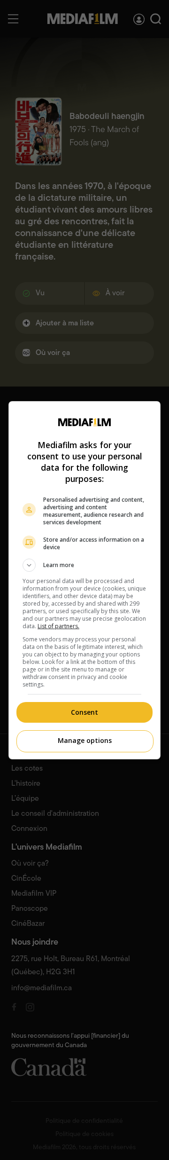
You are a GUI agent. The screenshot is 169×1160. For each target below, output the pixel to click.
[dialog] (84, 580)
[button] (84, 565)
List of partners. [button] (58, 626)
